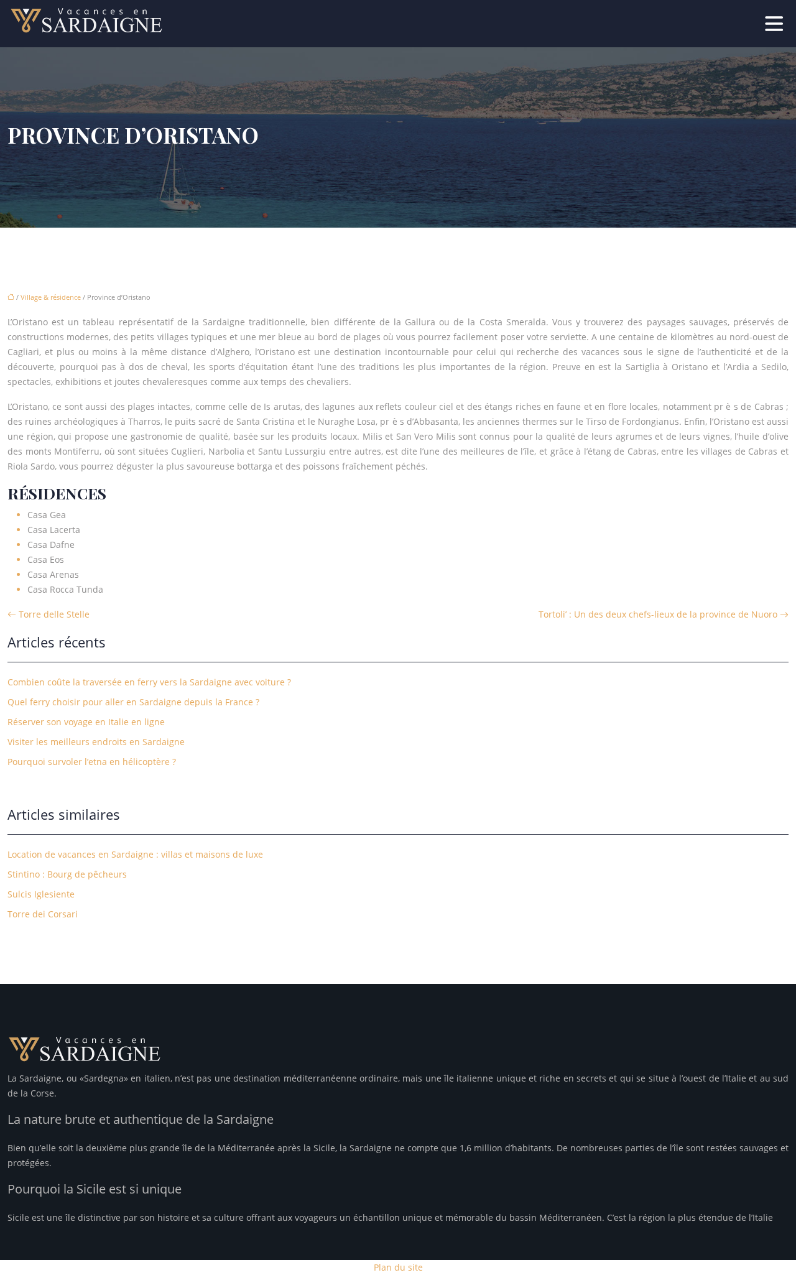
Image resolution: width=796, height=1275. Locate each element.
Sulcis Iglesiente (41, 894)
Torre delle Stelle (54, 614)
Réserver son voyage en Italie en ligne (86, 722)
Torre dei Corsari (42, 914)
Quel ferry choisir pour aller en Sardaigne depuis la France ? (133, 702)
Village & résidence (51, 297)
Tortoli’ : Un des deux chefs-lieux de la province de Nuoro (658, 614)
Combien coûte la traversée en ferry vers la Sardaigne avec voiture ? (149, 682)
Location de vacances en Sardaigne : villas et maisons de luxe (135, 854)
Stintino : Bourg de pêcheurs (67, 874)
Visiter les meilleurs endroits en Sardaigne (96, 742)
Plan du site (398, 1267)
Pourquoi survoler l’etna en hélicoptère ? (91, 761)
